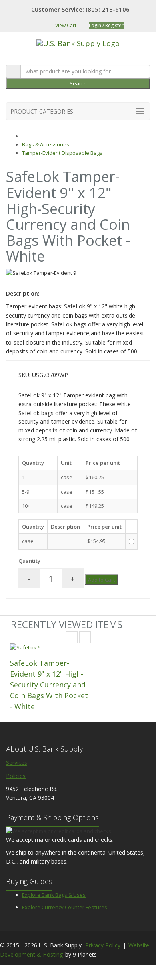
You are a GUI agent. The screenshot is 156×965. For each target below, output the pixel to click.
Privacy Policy (102, 945)
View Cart (65, 25)
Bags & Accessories (45, 144)
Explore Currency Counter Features (64, 907)
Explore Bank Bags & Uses (54, 894)
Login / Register (106, 25)
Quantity (29, 560)
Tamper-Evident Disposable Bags (62, 152)
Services (16, 762)
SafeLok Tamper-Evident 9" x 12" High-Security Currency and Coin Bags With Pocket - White (49, 684)
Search (78, 83)
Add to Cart (101, 579)
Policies (16, 776)
